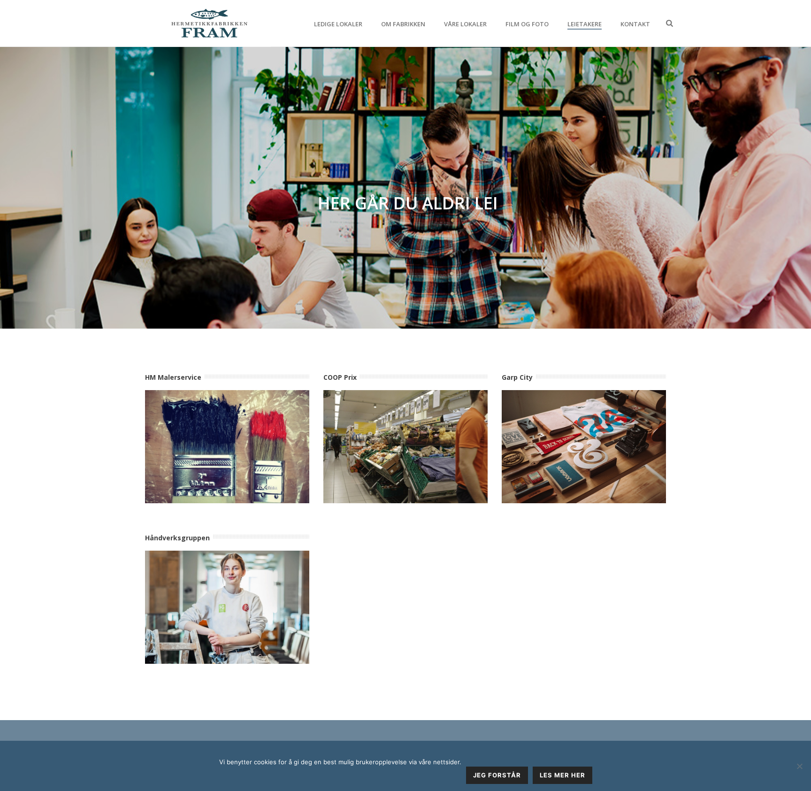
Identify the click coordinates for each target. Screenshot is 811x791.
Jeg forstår (497, 775)
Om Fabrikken (403, 24)
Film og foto (527, 24)
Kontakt (635, 24)
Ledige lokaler (338, 24)
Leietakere (584, 24)
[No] (799, 766)
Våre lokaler (465, 24)
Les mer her (562, 775)
